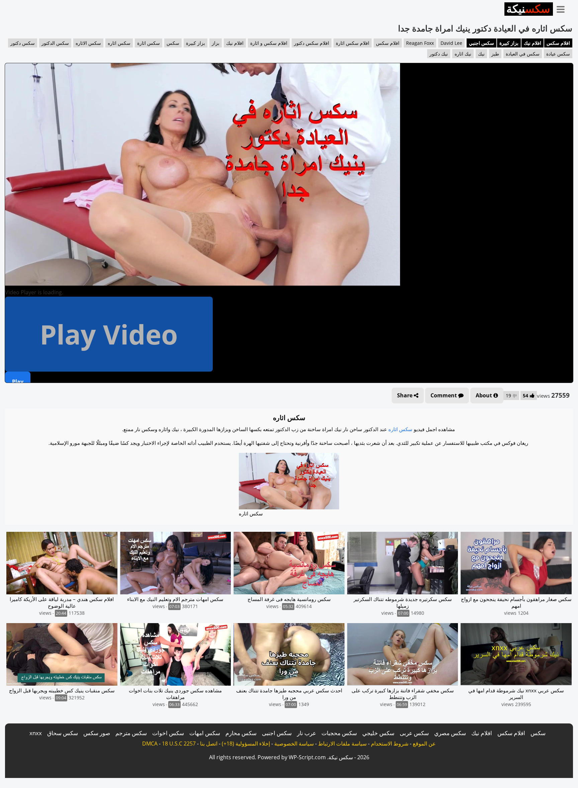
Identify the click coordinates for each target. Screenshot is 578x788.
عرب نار (306, 733)
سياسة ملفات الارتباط (342, 743)
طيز (495, 54)
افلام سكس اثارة (352, 43)
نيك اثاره (463, 54)
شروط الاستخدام (389, 743)
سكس (173, 43)
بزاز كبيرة (508, 43)
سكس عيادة (558, 54)
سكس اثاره (119, 43)
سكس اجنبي (481, 43)
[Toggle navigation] (563, 8)
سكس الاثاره (88, 43)
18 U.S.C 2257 (179, 743)
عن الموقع (424, 743)
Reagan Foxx (420, 43)
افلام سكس (558, 43)
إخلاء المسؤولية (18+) (246, 743)
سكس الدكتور (55, 43)
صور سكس (96, 733)
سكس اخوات (168, 733)
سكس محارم (241, 733)
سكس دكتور (22, 43)
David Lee (451, 43)
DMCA (150, 743)
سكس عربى (414, 733)
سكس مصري (450, 733)
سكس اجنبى (277, 733)
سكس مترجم (131, 733)
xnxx (35, 733)
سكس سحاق (62, 733)
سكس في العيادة (523, 54)
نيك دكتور (438, 54)
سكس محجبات (339, 733)
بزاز (215, 43)
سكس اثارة (148, 43)
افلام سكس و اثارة (268, 43)
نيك (481, 54)
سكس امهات (204, 733)
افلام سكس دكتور (311, 43)
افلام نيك (532, 43)
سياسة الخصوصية (294, 743)
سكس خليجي (378, 733)
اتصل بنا (208, 743)
